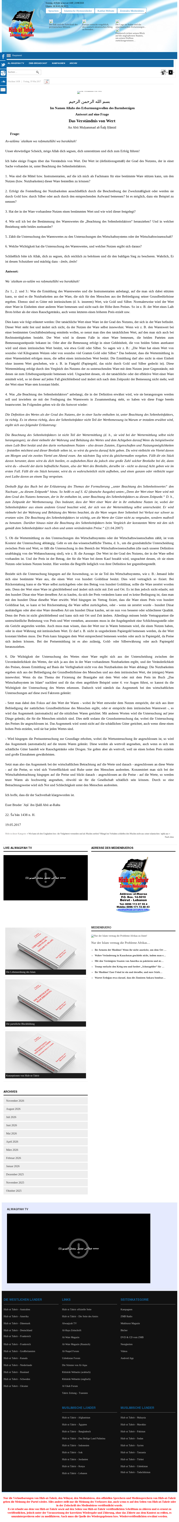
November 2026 (15, 1100)
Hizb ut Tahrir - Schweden (17, 1379)
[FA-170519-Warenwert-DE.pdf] (47, 81)
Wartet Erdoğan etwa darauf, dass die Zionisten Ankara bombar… (130, 977)
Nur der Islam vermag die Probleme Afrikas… (120, 942)
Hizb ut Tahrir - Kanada (15, 1358)
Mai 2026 (11, 1133)
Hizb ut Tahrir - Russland (16, 1372)
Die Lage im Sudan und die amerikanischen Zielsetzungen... (131, 25)
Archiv (73, 63)
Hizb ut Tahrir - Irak (72, 1452)
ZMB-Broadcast (38, 63)
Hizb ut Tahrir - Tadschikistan (135, 1472)
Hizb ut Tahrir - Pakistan (133, 1431)
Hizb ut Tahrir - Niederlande (18, 1365)
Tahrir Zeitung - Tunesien (75, 1393)
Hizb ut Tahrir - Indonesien (75, 1445)
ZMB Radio (126, 1316)
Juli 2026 (11, 1117)
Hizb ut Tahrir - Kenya (73, 1466)
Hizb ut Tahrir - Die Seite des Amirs (80, 1316)
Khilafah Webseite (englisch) (76, 1379)
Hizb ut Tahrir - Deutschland (18, 1330)
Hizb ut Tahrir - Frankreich (17, 1336)
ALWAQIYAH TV (17, 1209)
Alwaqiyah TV (69, 1323)
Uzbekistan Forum (71, 1358)
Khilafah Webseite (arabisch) (76, 1372)
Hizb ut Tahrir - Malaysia (133, 1417)
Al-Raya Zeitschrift (71, 1330)
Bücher (124, 1330)
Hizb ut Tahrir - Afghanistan (76, 1417)
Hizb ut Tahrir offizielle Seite (76, 1309)
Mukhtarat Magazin (130, 1323)
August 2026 (13, 1108)
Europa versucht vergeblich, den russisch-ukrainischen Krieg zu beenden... (97, 27)
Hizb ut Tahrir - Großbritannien (19, 1351)
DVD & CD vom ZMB (132, 1337)
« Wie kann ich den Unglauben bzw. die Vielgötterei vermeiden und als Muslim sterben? (63, 833)
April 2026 (12, 1141)
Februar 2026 (13, 1158)
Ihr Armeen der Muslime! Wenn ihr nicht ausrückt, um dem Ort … (130, 950)
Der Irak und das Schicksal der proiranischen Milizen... (63, 25)
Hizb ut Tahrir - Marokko (133, 1424)
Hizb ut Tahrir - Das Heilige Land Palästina (83, 1438)
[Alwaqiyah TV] (163, 75)
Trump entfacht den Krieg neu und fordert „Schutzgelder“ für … (129, 966)
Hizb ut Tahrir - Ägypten (74, 1424)
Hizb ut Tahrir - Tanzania (133, 1452)
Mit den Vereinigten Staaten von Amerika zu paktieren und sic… (129, 961)
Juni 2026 (11, 1125)
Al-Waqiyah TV (16, 63)
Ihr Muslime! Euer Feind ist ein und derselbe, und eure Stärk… (128, 972)
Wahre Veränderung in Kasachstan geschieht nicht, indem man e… (130, 955)
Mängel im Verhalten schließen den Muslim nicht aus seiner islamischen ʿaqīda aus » (135, 833)
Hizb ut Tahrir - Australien (17, 1309)
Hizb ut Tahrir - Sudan (132, 1438)
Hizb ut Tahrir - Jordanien (75, 1459)
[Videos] (170, 75)
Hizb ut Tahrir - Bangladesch (76, 1431)
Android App (127, 1358)
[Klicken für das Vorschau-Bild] (89, 92)
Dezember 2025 (15, 1174)
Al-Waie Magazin (70, 1337)
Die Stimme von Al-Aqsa (74, 1365)
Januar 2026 (13, 1166)
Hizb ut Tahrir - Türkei (132, 1459)
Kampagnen (58, 63)
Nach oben (169, 837)
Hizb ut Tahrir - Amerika (16, 1316)
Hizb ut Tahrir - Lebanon (74, 1473)
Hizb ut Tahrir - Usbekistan (134, 1466)
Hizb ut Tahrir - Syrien (132, 1445)
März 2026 (12, 1149)
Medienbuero (101, 927)
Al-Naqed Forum (70, 1351)
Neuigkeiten (127, 1344)
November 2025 (15, 1182)
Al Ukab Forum (70, 1386)
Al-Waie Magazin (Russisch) (76, 1344)
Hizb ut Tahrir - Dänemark (17, 1323)
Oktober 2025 (14, 1190)
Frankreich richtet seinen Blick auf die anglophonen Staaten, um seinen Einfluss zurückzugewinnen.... (130, 37)
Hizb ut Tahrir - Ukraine (16, 1386)
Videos (124, 1351)
